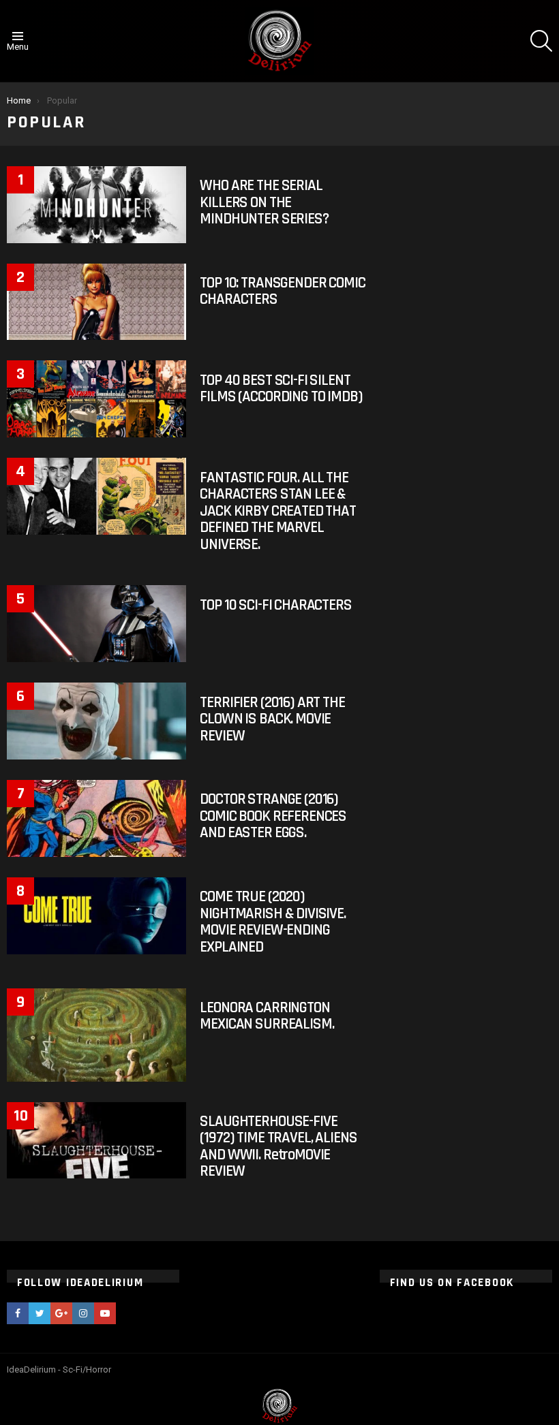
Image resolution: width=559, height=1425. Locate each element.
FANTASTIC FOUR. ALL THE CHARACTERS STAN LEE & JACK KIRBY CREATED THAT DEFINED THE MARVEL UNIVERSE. (278, 511)
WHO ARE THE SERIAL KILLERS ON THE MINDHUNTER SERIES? (264, 202)
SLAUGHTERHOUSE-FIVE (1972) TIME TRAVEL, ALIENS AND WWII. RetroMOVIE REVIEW (278, 1147)
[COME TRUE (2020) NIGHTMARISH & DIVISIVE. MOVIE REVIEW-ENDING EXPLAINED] (96, 915)
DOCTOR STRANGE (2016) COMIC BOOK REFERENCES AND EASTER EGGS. (273, 816)
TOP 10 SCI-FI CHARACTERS (275, 605)
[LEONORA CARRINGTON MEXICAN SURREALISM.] (96, 1035)
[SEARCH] (541, 41)
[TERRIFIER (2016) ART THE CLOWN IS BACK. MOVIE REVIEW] (96, 721)
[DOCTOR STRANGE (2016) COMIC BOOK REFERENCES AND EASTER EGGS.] (96, 818)
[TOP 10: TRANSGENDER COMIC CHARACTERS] (96, 302)
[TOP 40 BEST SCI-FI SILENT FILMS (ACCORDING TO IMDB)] (96, 398)
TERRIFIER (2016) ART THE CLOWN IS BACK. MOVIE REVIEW (272, 719)
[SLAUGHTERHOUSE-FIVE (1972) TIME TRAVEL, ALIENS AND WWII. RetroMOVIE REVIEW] (96, 1140)
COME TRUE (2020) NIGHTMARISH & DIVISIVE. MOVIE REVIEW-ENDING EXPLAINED (273, 922)
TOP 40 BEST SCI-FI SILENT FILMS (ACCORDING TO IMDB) (281, 389)
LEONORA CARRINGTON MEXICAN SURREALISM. (266, 1016)
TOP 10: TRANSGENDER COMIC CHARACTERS (282, 291)
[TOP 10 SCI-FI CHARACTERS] (96, 623)
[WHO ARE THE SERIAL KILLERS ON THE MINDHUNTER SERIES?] (96, 204)
